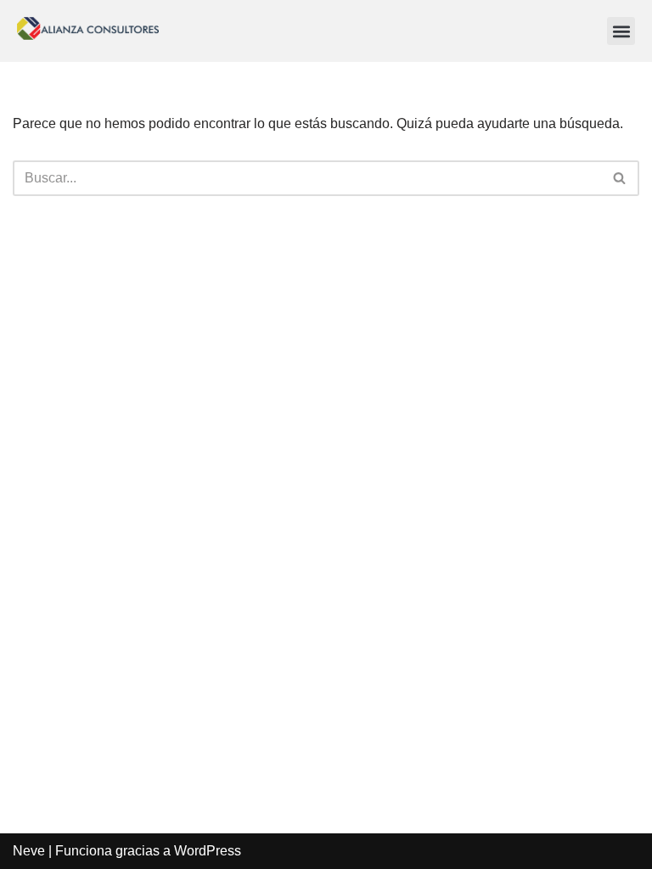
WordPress (207, 851)
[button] (621, 31)
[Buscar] (620, 178)
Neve (29, 851)
